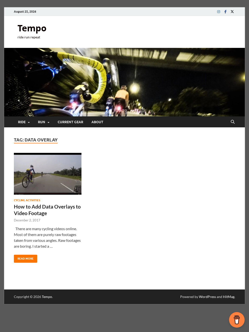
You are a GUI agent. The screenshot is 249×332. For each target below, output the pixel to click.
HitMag (228, 297)
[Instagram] (219, 11)
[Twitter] (232, 11)
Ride (22, 122)
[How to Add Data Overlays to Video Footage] (47, 174)
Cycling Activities (27, 200)
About (97, 122)
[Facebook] (225, 11)
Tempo (32, 28)
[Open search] (232, 122)
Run (41, 122)
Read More (24, 257)
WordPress (207, 297)
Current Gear (70, 122)
